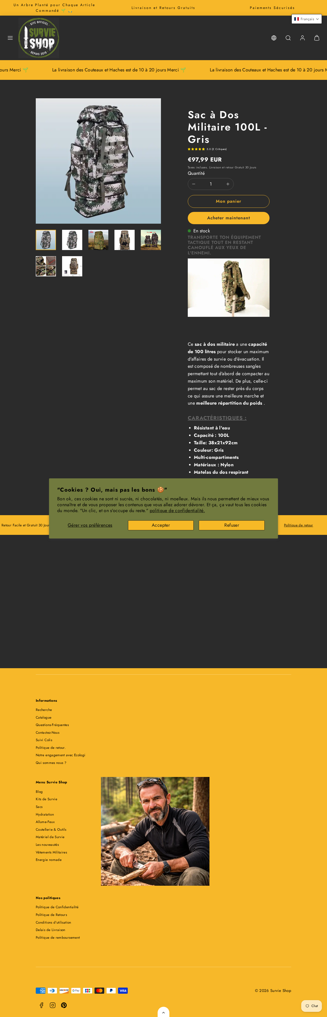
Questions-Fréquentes (52, 724)
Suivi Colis (44, 740)
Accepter (161, 525)
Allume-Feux (45, 821)
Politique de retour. (51, 747)
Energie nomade (49, 859)
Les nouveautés (47, 844)
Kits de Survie (46, 799)
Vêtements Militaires (51, 852)
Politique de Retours (51, 914)
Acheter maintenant (228, 218)
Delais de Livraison (50, 929)
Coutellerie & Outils (51, 829)
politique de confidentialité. (177, 510)
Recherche (44, 709)
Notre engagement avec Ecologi (60, 755)
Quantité (196, 173)
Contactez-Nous (47, 732)
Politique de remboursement (58, 937)
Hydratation (45, 814)
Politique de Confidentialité (57, 907)
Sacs (39, 806)
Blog (39, 791)
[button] (10, 38)
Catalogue (43, 717)
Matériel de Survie (50, 837)
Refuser (231, 525)
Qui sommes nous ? (51, 762)
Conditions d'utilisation (53, 922)
